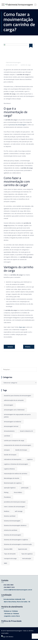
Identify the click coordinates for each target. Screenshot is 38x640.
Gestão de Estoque (21, 450)
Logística (30, 459)
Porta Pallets (18, 492)
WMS (5, 563)
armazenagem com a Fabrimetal (14, 410)
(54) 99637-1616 (9, 587)
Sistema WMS (8, 549)
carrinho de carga (26, 65)
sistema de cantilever (10, 530)
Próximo (27, 347)
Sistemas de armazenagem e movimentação (18, 544)
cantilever (7, 436)
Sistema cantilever (9, 516)
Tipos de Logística (27, 554)
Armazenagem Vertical (11, 426)
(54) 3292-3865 (8, 585)
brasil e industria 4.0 (26, 431)
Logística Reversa (9, 469)
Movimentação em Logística (12, 483)
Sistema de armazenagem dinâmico (15, 525)
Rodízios (6, 511)
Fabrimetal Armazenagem (13, 62)
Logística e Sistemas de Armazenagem (16, 464)
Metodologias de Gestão (11, 478)
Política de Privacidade (11, 621)
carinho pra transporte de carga (14, 440)
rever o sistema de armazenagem (14, 506)
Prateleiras (7, 497)
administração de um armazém (14, 400)
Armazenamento (9, 431)
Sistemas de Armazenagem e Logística (16, 539)
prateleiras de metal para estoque (14, 502)
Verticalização (26, 558)
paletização (24, 488)
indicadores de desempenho (12, 459)
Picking (6, 492)
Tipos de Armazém (10, 554)
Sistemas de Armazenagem (12, 535)
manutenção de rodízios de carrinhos (15, 473)
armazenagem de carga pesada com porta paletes (17, 416)
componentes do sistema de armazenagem (17, 445)
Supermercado (22, 549)
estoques (7, 450)
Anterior (10, 347)
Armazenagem (8, 405)
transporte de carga (10, 558)
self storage (18, 511)
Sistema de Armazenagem (12, 521)
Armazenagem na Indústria (12, 421)
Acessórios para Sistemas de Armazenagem (17, 395)
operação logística (9, 488)
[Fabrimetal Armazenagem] (19, 4)
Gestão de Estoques (10, 454)
